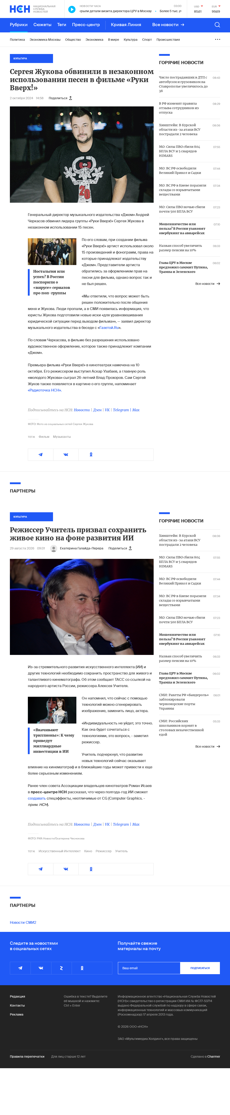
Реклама (16, 1014)
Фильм (44, 437)
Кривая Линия (126, 24)
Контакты (17, 1005)
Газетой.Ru (109, 327)
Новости (82, 410)
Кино (88, 851)
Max (135, 410)
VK (107, 410)
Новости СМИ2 (23, 922)
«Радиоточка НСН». (45, 390)
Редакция (17, 996)
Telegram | (122, 410)
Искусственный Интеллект (60, 851)
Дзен (97, 410)
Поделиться (58, 98)
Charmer (213, 1056)
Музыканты (62, 437)
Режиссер (104, 851)
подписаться (200, 968)
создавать (37, 798)
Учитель (121, 851)
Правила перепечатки (27, 1056)
